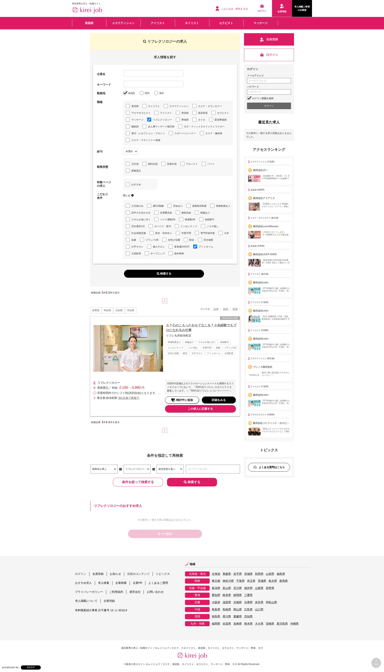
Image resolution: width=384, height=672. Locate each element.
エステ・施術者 (213, 133)
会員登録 (98, 573)
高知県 (248, 616)
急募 (133, 240)
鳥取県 (216, 609)
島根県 (227, 609)
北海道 (216, 573)
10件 (216, 309)
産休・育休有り (163, 233)
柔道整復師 (221, 119)
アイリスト (158, 23)
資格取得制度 (199, 206)
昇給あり (178, 206)
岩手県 (237, 573)
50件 (235, 309)
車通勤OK (190, 219)
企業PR (137, 582)
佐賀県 (227, 623)
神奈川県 (228, 580)
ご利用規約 (116, 591)
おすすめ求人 (83, 582)
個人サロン (159, 246)
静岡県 (237, 595)
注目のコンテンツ (138, 573)
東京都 (216, 580)
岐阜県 (227, 595)
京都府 (237, 602)
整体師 (185, 119)
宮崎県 (270, 623)
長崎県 (237, 623)
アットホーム (206, 246)
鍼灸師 (135, 126)
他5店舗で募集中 (128, 397)
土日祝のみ (137, 206)
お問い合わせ (155, 591)
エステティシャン (123, 23)
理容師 (185, 113)
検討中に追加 (184, 399)
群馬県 (283, 580)
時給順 (107, 310)
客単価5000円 (181, 246)
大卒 (226, 233)
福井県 (248, 588)
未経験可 (209, 219)
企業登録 (109, 600)
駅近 (191, 240)
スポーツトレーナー (185, 133)
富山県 (227, 588)
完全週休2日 (138, 226)
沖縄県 (294, 623)
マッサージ (261, 23)
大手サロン (137, 246)
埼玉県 (251, 580)
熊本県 (248, 623)
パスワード (253, 86)
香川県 (227, 616)
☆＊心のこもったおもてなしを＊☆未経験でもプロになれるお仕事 (201, 328)
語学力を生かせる (141, 212)
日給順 (119, 310)
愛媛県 (237, 616)
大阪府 (216, 602)
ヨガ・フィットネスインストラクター (204, 126)
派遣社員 (172, 164)
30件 (225, 309)
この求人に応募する (200, 408)
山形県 (270, 573)
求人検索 (103, 582)
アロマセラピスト (141, 113)
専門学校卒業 (207, 233)
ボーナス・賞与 (162, 226)
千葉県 (240, 580)
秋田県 (259, 573)
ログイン (80, 573)
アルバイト (192, 164)
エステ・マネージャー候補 (145, 140)
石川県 (237, 588)
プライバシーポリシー (89, 591)
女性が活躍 (174, 240)
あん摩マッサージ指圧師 (161, 126)
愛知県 (216, 595)
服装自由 (186, 212)
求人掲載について (86, 600)
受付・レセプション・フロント (148, 133)
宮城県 (248, 573)
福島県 (281, 573)
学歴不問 (186, 233)
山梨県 (259, 588)
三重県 (248, 595)
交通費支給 (166, 212)
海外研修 (179, 253)
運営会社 (135, 591)
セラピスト (226, 23)
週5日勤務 (158, 206)
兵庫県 (248, 602)
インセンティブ (188, 226)
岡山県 (237, 609)
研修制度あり (223, 206)
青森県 (227, 573)
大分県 (259, 623)
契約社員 (153, 164)
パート (211, 164)
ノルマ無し (213, 226)
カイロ (201, 119)
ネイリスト (192, 23)
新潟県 (216, 588)
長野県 (270, 588)
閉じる (126, 195)
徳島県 (216, 616)
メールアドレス (255, 75)
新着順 (95, 310)
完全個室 (208, 240)
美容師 (89, 23)
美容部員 (203, 113)
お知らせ (115, 573)
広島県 (248, 609)
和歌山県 (271, 602)
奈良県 (259, 602)
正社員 (135, 164)
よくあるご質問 (158, 582)
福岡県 (216, 623)
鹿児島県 (282, 623)
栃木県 (273, 580)
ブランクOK (152, 240)
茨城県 (262, 580)
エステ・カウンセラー (210, 106)
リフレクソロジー (162, 119)
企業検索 (121, 582)
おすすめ (136, 184)
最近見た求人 (269, 122)
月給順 (130, 310)
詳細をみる (219, 399)
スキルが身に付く (141, 219)
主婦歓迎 (136, 253)
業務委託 (136, 170)
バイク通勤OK (167, 219)
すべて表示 (165, 533)
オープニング (157, 253)
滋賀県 (227, 602)
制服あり (205, 212)
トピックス (163, 573)
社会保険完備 (138, 233)
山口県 (259, 609)
